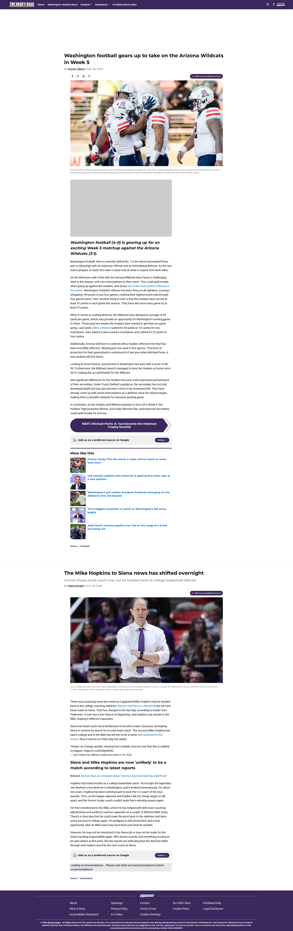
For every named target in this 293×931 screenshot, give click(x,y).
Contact (145, 903)
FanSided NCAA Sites (125, 4)
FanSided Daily (212, 903)
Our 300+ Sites (182, 903)
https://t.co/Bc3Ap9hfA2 (99, 750)
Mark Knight (76, 585)
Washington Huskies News (63, 4)
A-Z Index (117, 914)
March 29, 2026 (123, 754)
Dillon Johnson (101, 327)
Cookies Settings (150, 914)
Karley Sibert (76, 69)
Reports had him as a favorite (135, 705)
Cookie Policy (181, 908)
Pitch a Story (77, 908)
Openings (116, 903)
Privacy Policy (119, 908)
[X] (268, 4)
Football (85, 546)
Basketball (86, 878)
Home (73, 546)
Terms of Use (148, 908)
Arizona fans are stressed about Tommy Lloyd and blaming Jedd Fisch (124, 775)
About (40, 4)
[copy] (89, 76)
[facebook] (274, 4)
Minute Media (53, 922)
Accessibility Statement (84, 914)
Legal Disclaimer (213, 908)
